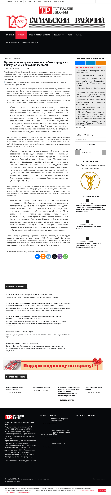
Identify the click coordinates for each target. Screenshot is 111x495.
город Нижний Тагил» (90, 168)
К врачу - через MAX (30, 343)
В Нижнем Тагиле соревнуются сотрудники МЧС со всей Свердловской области (88, 245)
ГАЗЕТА (79, 35)
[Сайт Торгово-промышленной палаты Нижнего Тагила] (90, 181)
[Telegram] (101, 1)
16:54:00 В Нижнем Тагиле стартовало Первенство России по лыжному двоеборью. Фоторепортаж (90, 116)
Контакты (47, 1)
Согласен (102, 490)
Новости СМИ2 (80, 128)
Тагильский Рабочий (12, 481)
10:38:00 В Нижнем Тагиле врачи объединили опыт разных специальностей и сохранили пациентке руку (90, 102)
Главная (9, 1)
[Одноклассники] (104, 1)
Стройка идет (27, 332)
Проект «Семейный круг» (40, 35)
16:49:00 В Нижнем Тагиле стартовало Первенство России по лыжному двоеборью (90, 123)
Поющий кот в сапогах (41, 387)
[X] (54, 256)
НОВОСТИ (21, 35)
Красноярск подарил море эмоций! (59, 419)
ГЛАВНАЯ (10, 35)
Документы (59, 1)
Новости (18, 1)
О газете (37, 1)
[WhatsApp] (65, 256)
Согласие (80, 490)
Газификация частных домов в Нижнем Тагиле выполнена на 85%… (55, 432)
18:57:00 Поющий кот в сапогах (90, 75)
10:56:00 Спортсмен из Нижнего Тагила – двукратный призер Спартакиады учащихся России (90, 94)
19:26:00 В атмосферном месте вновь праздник (90, 71)
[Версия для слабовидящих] (89, 1)
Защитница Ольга (58, 444)
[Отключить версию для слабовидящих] (93, 1)
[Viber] (60, 256)
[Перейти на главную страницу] (55, 10)
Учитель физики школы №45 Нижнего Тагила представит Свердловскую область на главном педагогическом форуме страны (91, 208)
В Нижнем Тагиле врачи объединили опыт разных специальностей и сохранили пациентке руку (34, 317)
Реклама (28, 1)
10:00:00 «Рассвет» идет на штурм (91, 112)
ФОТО (70, 35)
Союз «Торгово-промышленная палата (90, 165)
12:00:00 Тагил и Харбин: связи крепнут (90, 89)
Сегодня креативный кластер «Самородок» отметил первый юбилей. (32, 297)
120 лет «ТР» (59, 35)
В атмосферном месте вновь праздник (37, 294)
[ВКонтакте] (97, 1)
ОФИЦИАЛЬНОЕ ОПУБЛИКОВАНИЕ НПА (22, 42)
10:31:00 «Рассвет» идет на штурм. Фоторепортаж (90, 108)
